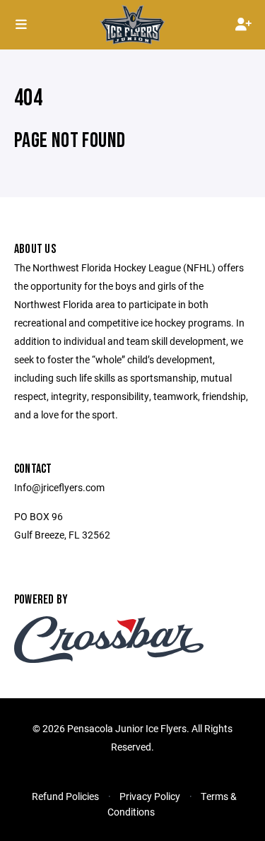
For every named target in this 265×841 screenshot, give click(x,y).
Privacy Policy (149, 796)
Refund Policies (65, 796)
